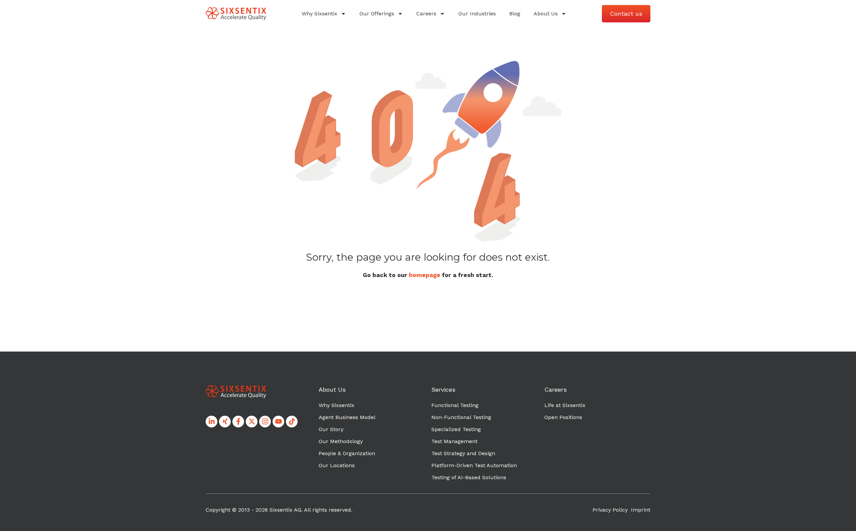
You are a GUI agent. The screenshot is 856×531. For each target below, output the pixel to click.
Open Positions (563, 417)
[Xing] (225, 421)
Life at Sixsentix (564, 405)
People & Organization (347, 453)
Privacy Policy (610, 510)
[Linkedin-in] (211, 421)
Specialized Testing (456, 429)
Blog (514, 13)
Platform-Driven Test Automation (474, 465)
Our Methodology (341, 441)
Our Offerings (376, 13)
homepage (424, 274)
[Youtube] (278, 421)
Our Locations (337, 465)
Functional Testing (454, 405)
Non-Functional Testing (461, 417)
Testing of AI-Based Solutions (468, 477)
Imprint (640, 510)
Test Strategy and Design (463, 453)
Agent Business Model (347, 417)
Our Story (331, 429)
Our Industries (477, 13)
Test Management (454, 441)
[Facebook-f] (238, 421)
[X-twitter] (251, 421)
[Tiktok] (292, 421)
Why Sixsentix (319, 13)
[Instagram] (265, 421)
